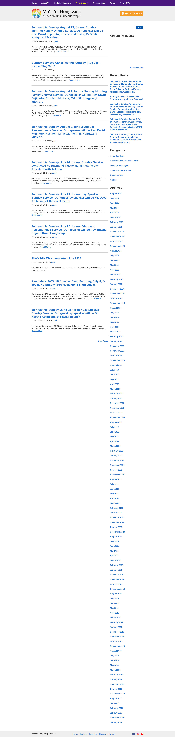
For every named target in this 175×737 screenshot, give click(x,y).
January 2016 (116, 722)
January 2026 (116, 227)
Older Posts (103, 341)
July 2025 (114, 256)
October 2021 (116, 470)
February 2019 (116, 622)
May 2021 (114, 494)
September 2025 (117, 246)
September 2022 (117, 418)
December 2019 (117, 575)
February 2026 (116, 222)
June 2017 (114, 703)
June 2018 (114, 660)
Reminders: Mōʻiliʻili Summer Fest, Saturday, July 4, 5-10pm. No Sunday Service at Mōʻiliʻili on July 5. (68, 283)
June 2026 (114, 203)
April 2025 (114, 270)
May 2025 (114, 265)
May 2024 (114, 322)
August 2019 (116, 594)
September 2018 (117, 646)
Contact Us (125, 3)
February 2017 (116, 708)
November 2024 (117, 294)
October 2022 (116, 413)
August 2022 (116, 422)
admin (56, 41)
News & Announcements (121, 170)
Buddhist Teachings (62, 3)
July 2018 (114, 656)
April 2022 (114, 441)
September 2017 (117, 694)
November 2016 (117, 718)
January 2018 (116, 680)
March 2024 (115, 332)
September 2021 (117, 475)
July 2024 (114, 313)
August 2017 (116, 699)
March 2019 (115, 618)
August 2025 (116, 251)
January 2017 (116, 713)
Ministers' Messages (119, 166)
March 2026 (115, 217)
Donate (113, 3)
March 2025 (115, 275)
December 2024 (117, 289)
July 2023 (114, 370)
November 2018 (117, 637)
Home (34, 3)
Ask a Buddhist (117, 156)
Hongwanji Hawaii (107, 734)
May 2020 (114, 551)
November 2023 (117, 351)
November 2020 (117, 522)
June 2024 (114, 318)
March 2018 (115, 670)
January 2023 (116, 398)
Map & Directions (133, 13)
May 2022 (114, 437)
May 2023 (114, 379)
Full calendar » (136, 68)
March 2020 (115, 560)
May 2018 (114, 665)
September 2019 (117, 589)
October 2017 (116, 689)
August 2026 (116, 194)
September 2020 (117, 532)
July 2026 (114, 198)
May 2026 (114, 208)
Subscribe (93, 734)
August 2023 (116, 365)
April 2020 (114, 556)
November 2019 (117, 580)
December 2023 (117, 346)
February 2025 (116, 279)
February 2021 (116, 508)
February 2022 (116, 451)
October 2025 (116, 241)
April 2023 (114, 384)
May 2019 (114, 608)
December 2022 (117, 403)
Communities (99, 3)
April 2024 (114, 327)
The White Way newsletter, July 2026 (56, 258)
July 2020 (114, 541)
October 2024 (116, 298)
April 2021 (114, 499)
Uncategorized (116, 175)
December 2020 (117, 518)
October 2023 (116, 356)
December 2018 (117, 632)
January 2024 (116, 341)
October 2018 (116, 641)
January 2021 (116, 513)
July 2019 (114, 599)
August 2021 (116, 479)
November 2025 (117, 237)
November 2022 (117, 408)
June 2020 (114, 546)
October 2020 (116, 527)
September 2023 (117, 360)
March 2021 (115, 503)
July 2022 (114, 427)
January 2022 (116, 456)
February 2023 (116, 394)
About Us (45, 3)
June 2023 (114, 375)
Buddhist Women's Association (124, 161)
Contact (83, 734)
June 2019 (114, 603)
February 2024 (116, 337)
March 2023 (115, 389)
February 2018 (116, 675)
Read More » (63, 51)
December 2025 (117, 232)
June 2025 (114, 260)
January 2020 (116, 570)
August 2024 (116, 308)
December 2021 (117, 460)
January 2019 (116, 627)
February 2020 (116, 565)
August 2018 (116, 651)
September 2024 (117, 303)
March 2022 (115, 446)
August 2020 (116, 537)
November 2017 (117, 684)
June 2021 (114, 489)
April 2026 (114, 213)
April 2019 (114, 613)
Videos (113, 180)
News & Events (82, 3)
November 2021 (117, 465)
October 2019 (116, 584)
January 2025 (116, 284)
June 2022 (114, 432)
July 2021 (114, 484)
